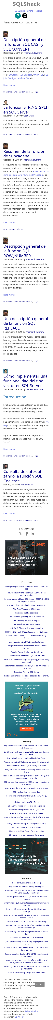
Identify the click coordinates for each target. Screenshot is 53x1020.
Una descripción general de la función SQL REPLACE (25, 323)
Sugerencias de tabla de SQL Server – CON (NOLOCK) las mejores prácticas (26, 600)
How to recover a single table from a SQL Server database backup (26, 948)
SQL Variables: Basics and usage (26, 624)
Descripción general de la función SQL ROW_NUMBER (24, 250)
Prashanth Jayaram (33, 53)
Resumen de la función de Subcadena (24, 154)
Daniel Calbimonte (34, 389)
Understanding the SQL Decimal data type (26, 642)
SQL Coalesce (26, 74)
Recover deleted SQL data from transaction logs (27, 921)
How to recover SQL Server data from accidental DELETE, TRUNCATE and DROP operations (26, 961)
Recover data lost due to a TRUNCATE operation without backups (26, 955)
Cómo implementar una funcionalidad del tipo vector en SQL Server (25, 380)
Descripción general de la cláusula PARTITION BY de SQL (26, 587)
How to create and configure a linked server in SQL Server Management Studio (26, 776)
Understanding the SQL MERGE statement (26, 616)
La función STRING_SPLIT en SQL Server (26, 109)
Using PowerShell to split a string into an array (26, 823)
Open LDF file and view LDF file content (26, 937)
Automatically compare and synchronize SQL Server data (26, 932)
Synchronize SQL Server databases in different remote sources (26, 904)
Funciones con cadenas (22, 92)
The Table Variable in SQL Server (26, 609)
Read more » (9, 85)
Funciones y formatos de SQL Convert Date (26, 655)
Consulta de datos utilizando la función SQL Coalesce (24, 476)
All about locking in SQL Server (26, 802)
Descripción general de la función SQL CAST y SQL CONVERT (24, 44)
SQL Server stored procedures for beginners (26, 806)
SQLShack (26, 3)
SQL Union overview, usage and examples (26, 835)
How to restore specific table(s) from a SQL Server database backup (26, 916)
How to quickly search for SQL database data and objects (26, 897)
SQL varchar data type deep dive (26, 792)
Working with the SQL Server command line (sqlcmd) (26, 762)
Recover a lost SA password (26, 613)
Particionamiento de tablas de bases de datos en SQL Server (26, 676)
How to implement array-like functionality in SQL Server (26, 797)
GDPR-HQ (19, 1016)
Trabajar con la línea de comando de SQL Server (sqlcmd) (26, 646)
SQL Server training (24, 11)
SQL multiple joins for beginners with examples (26, 605)
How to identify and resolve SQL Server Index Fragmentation (26, 593)
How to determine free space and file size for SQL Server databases (26, 818)
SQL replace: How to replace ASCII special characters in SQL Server (26, 783)
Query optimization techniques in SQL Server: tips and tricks (26, 770)
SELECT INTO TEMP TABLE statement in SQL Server (26, 632)
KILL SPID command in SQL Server (26, 827)
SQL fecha (14, 74)
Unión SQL (38, 74)
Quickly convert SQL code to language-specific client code (26, 942)
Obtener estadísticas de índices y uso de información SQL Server (27, 666)
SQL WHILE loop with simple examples (26, 628)
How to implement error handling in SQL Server (26, 758)
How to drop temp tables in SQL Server (26, 813)
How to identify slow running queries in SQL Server (26, 788)
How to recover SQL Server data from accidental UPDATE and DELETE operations (26, 891)
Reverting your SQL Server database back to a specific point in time (26, 967)
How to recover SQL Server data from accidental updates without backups (26, 926)
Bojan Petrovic (26, 484)
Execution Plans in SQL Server (26, 672)
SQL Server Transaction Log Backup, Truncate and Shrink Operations (26, 746)
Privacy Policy (31, 1011)
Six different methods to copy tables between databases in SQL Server (26, 753)
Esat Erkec (29, 115)
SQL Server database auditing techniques (26, 886)
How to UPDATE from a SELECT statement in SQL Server (26, 636)
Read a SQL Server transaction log (26, 882)
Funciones (7, 92)
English (39, 11)
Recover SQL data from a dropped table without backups (26, 910)
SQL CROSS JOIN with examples (26, 620)
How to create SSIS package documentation (26, 972)
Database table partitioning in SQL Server (26, 809)
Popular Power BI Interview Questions (27, 652)
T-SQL (35, 92)
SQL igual (12, 78)
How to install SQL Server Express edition (26, 831)
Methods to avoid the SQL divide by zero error (26, 765)
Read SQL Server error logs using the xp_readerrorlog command (26, 660)
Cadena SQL (24, 78)
